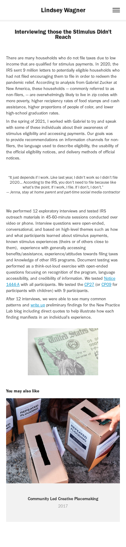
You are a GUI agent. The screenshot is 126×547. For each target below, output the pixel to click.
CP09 (106, 284)
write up (38, 305)
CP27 (89, 284)
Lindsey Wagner (63, 10)
